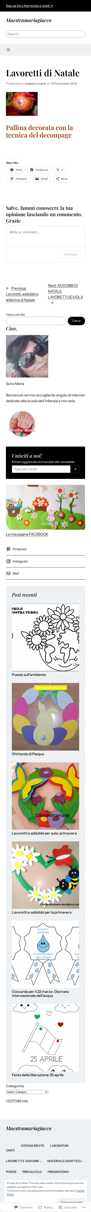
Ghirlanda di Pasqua (28, 754)
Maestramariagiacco (28, 20)
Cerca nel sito (15, 314)
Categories (15, 1086)
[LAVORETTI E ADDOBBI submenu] (40, 1161)
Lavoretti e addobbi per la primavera (42, 912)
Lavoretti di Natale (43, 73)
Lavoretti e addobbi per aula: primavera (44, 833)
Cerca (76, 321)
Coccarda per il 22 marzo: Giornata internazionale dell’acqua (40, 994)
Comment (70, 254)
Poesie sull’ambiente (29, 675)
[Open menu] (8, 49)
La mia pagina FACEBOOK (27, 534)
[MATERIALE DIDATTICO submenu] (82, 1161)
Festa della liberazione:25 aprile (38, 1075)
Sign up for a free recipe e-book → (29, 6)
